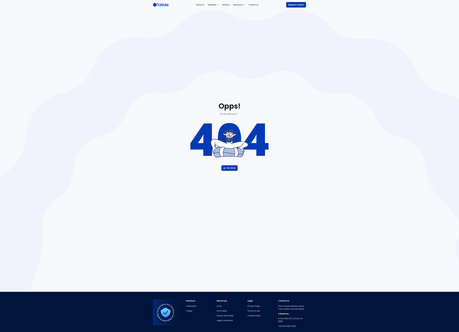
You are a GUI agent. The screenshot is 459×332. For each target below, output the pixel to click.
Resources (238, 5)
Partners (226, 5)
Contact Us (254, 5)
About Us (200, 5)
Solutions (212, 5)
